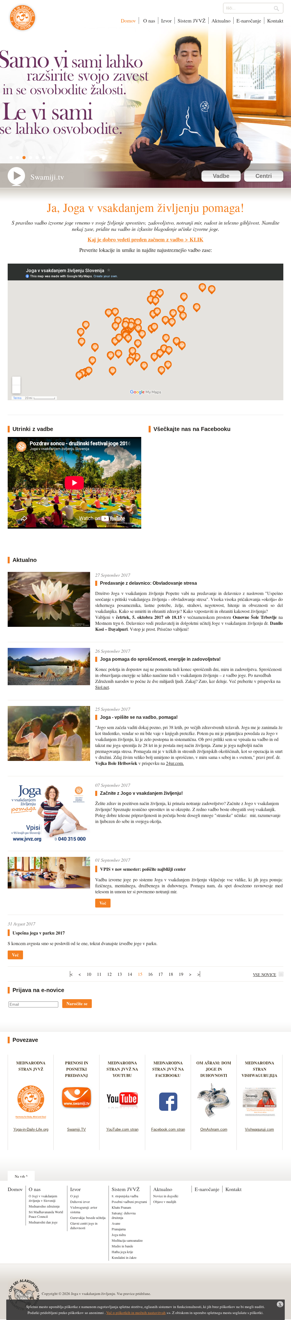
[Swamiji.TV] (76, 1120)
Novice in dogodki (165, 1196)
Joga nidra (119, 1234)
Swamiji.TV (76, 1129)
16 (150, 974)
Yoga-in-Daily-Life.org (30, 1129)
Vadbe (221, 176)
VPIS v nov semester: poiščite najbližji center (143, 869)
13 (119, 974)
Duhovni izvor (80, 1201)
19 (181, 974)
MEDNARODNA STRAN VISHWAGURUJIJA (259, 1069)
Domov (128, 20)
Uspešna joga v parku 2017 (39, 932)
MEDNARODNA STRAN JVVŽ (30, 1069)
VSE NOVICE (264, 974)
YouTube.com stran (122, 1129)
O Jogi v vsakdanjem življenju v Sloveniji (43, 1198)
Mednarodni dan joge (43, 1222)
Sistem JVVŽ (191, 20)
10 (89, 974)
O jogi (74, 1196)
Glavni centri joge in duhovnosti (83, 1225)
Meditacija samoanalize (127, 1240)
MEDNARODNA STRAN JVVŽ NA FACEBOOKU (168, 1069)
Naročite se (77, 1003)
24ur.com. (175, 763)
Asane (116, 1223)
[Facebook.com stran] (168, 1120)
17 (160, 974)
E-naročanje (248, 20)
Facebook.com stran (168, 1129)
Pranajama (119, 1229)
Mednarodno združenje (44, 1206)
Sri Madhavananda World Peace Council (46, 1214)
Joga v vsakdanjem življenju (23, 20)
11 (99, 974)
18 (171, 974)
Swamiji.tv (47, 177)
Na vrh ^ (21, 1176)
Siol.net (102, 687)
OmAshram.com (213, 1129)
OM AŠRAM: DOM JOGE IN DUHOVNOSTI (213, 1069)
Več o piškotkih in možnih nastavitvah (136, 1312)
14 (130, 974)
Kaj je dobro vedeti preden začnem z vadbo (135, 239)
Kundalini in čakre (124, 1257)
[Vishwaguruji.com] (260, 1120)
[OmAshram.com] (214, 1120)
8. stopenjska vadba (125, 1196)
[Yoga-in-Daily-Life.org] (31, 1120)
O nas (148, 20)
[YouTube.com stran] (122, 1120)
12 (109, 974)
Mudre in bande (122, 1246)
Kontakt (275, 20)
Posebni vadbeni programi (129, 1201)
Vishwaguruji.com (259, 1129)
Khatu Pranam (121, 1207)
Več (102, 903)
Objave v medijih (164, 1201)
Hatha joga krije (122, 1251)
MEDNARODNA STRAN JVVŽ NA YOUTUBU (122, 1069)
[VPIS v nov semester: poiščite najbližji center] (49, 887)
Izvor (166, 20)
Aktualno (220, 20)
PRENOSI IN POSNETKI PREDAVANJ (76, 1069)
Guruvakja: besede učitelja (87, 1217)
